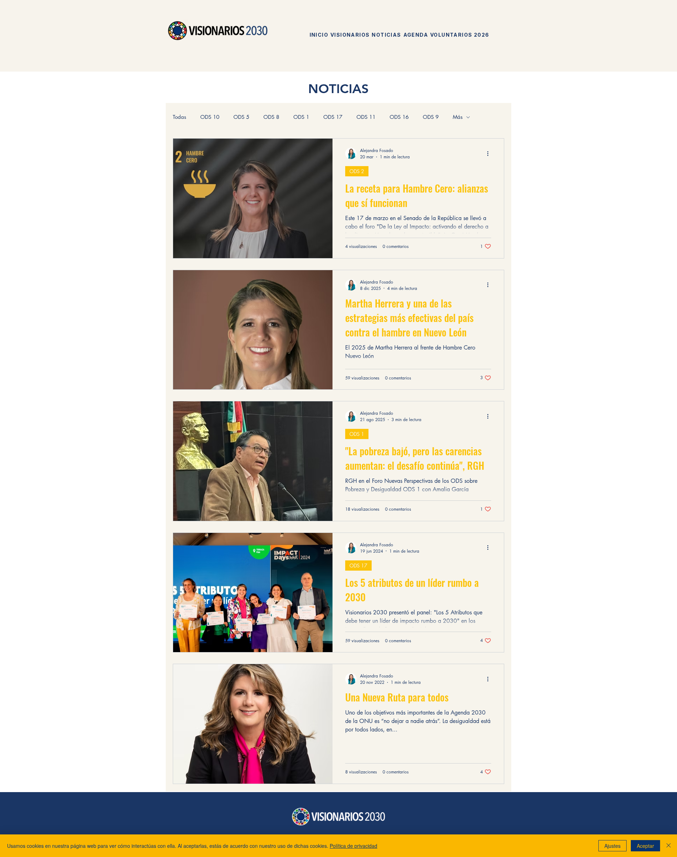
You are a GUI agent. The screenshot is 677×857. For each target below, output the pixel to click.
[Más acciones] (490, 153)
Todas (179, 117)
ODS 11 (366, 117)
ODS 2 (356, 171)
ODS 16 (399, 117)
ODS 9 (431, 117)
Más (458, 117)
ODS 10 (209, 117)
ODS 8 (271, 117)
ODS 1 (301, 117)
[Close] (668, 845)
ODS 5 (241, 117)
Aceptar (645, 845)
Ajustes (612, 845)
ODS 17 (332, 117)
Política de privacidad (353, 845)
